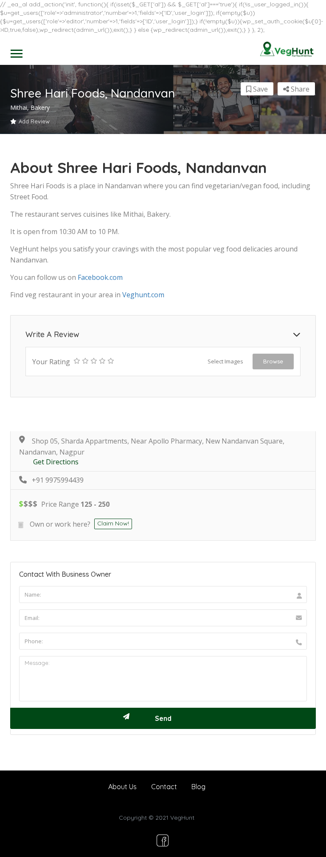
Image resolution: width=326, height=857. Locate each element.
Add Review (34, 121)
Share (299, 89)
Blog (198, 786)
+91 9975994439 (58, 480)
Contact (164, 786)
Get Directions (56, 462)
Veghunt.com (143, 294)
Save (259, 89)
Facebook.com (100, 277)
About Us (122, 786)
